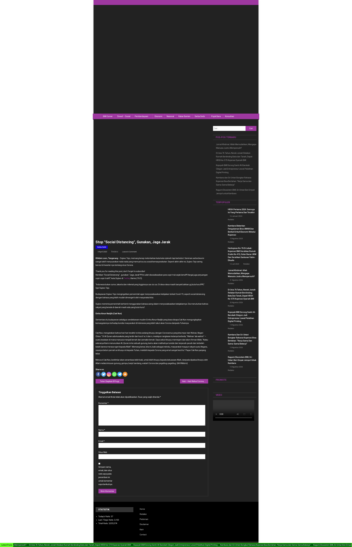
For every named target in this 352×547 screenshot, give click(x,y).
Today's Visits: (104, 516)
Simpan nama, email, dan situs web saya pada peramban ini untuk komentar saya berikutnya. (105, 475)
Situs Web (102, 452)
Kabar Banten (184, 116)
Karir (142, 529)
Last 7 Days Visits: (106, 520)
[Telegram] (119, 374)
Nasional (170, 116)
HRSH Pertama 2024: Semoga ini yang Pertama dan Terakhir (241, 211)
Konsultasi (229, 116)
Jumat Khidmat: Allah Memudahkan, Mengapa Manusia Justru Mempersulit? (236, 146)
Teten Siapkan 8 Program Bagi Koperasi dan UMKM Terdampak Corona (112, 381)
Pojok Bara (216, 116)
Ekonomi (158, 116)
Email (101, 441)
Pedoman (144, 519)
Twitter (127, 278)
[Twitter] (103, 374)
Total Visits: (103, 523)
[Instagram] (109, 374)
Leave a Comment (129, 252)
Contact (143, 535)
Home (142, 509)
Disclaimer (144, 524)
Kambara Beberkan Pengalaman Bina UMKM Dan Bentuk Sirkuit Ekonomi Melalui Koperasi (241, 230)
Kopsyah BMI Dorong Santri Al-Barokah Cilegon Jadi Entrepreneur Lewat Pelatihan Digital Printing (234, 169)
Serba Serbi (200, 116)
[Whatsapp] (114, 374)
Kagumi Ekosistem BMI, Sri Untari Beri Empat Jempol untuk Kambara (235, 192)
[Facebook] (98, 374)
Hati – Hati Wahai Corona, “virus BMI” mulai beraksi (195, 381)
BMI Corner (108, 116)
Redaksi (114, 252)
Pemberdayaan (141, 116)
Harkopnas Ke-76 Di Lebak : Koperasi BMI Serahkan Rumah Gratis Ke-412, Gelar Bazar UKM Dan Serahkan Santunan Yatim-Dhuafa (242, 254)
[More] (125, 374)
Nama (101, 430)
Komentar (103, 403)
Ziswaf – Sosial (123, 116)
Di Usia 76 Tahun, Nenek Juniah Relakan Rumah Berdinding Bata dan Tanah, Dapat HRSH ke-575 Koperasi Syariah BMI (234, 156)
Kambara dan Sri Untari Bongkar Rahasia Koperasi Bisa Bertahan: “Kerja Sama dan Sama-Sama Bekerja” (233, 181)
